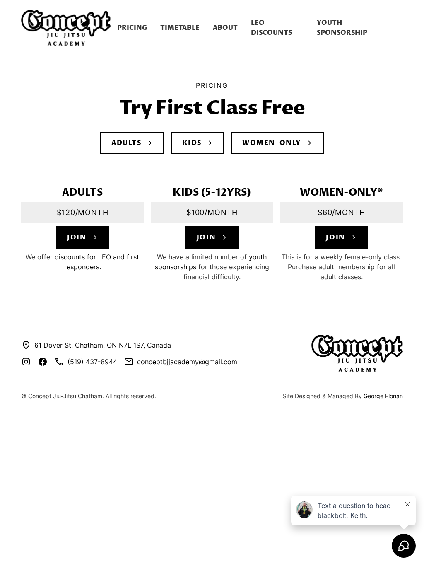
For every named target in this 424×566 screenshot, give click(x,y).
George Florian (383, 395)
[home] (66, 28)
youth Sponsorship (342, 27)
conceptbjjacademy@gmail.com (187, 362)
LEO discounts (271, 27)
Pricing (132, 27)
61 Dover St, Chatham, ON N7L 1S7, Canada (102, 345)
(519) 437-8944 (92, 362)
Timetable (180, 27)
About (225, 27)
